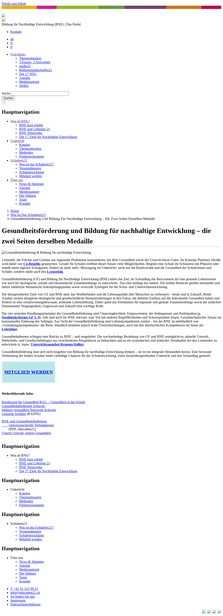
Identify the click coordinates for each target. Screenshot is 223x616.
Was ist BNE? (20, 121)
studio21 (25, 66)
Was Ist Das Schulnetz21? (28, 215)
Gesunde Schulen (14, 414)
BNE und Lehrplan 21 (34, 129)
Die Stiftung (27, 195)
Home (14, 211)
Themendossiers (30, 58)
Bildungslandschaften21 (35, 70)
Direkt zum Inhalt (14, 3)
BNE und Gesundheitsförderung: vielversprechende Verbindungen (28, 423)
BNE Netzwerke (30, 133)
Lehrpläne (9, 329)
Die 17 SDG (28, 74)
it (11, 47)
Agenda (24, 78)
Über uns (16, 180)
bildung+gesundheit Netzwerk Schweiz (29, 410)
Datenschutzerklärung (25, 604)
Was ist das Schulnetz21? (36, 164)
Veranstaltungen (30, 168)
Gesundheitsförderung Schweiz (23, 406)
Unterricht (17, 141)
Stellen (24, 86)
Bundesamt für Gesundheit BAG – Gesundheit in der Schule (43, 402)
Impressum (17, 600)
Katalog (24, 145)
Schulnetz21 (18, 160)
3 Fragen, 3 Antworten (34, 62)
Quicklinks (17, 54)
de (12, 39)
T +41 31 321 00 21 (24, 589)
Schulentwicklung (31, 172)
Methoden (26, 152)
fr (11, 43)
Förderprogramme (31, 156)
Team (23, 199)
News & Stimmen (31, 184)
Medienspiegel (29, 82)
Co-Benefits (32, 264)
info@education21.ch (25, 592)
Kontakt (16, 32)
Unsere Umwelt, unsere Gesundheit (26, 433)
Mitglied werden (30, 176)
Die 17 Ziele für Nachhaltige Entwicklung (48, 137)
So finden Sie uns (22, 596)
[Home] (3, 20)
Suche (6, 93)
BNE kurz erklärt (31, 125)
